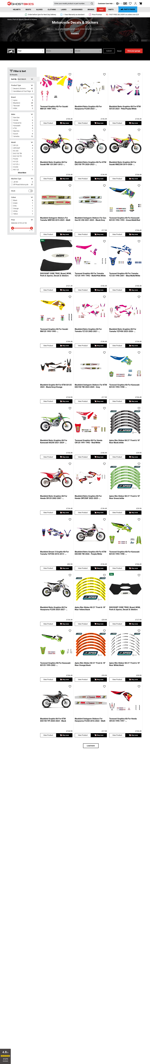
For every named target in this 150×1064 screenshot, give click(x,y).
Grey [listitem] (15, 206)
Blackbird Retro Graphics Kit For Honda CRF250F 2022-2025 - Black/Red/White (88, 497)
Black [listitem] (15, 200)
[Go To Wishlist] (130, 4)
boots (28, 9)
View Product (48, 123)
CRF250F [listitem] (16, 148)
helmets (17, 9)
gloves (39, 9)
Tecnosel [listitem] (16, 106)
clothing (52, 9)
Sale (101, 9)
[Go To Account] (135, 4)
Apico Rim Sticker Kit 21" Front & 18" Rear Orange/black (90, 664)
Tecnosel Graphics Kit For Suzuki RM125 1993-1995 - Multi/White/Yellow (54, 330)
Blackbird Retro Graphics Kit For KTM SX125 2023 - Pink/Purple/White (125, 107)
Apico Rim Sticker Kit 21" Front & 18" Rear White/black (124, 664)
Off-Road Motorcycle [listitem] (20, 184)
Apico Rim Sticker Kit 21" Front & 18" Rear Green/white (124, 497)
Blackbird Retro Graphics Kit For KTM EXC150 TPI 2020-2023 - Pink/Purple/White (90, 163)
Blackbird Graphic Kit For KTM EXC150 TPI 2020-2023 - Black (53, 720)
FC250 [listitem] (15, 159)
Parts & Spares (18, 19)
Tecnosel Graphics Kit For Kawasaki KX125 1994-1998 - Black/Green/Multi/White (124, 553)
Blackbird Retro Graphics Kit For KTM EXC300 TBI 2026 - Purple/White (90, 553)
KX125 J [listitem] (16, 164)
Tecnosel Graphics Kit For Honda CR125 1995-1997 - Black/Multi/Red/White (123, 720)
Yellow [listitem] (15, 214)
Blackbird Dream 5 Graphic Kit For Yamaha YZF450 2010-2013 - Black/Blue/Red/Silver (54, 553)
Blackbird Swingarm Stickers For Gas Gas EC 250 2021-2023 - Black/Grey (90, 219)
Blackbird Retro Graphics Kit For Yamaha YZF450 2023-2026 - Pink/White (122, 330)
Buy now (66, 123)
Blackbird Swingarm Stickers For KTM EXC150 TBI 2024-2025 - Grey (91, 386)
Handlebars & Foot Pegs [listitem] (22, 91)
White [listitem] (15, 211)
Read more (75, 33)
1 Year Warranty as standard (74, 14)
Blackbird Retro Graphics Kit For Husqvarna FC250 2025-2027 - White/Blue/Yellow (53, 608)
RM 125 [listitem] (16, 170)
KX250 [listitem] (15, 167)
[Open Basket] (141, 4)
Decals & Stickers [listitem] (19, 88)
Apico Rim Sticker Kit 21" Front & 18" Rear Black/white (124, 441)
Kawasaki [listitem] (16, 125)
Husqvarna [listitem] (17, 123)
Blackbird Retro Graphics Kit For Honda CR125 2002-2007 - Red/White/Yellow (53, 497)
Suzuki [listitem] (15, 134)
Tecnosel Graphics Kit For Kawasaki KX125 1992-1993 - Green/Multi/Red (124, 219)
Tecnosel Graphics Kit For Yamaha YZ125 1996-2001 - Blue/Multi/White (124, 274)
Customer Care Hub (105, 3)
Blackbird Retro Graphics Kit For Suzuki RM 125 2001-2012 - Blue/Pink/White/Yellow (53, 163)
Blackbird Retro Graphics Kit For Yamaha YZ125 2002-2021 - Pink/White (88, 330)
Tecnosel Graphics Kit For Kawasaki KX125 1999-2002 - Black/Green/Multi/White (55, 664)
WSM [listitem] (15, 108)
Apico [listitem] (15, 100)
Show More (22, 173)
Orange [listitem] (16, 208)
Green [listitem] (15, 203)
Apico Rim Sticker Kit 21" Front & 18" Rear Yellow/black (90, 608)
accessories (77, 9)
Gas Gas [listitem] (16, 117)
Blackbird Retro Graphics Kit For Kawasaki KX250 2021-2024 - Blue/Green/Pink (53, 441)
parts (111, 9)
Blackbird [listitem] (16, 103)
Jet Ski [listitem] (15, 182)
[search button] (91, 3)
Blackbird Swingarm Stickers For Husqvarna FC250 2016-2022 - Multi (90, 720)
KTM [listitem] (15, 128)
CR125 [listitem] (15, 145)
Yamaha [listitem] (16, 136)
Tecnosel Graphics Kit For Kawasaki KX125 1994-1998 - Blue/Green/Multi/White (124, 386)
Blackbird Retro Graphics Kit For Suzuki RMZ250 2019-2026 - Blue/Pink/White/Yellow (122, 163)
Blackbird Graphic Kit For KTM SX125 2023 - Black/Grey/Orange (56, 386)
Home (9, 19)
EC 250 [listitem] (15, 151)
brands (91, 9)
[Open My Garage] (125, 4)
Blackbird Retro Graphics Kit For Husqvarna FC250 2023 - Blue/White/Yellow (88, 107)
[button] (125, 4)
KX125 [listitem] (15, 161)
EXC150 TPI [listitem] (17, 156)
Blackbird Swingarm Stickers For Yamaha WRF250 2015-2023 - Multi (55, 219)
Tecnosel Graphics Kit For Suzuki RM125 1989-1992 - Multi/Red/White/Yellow (54, 107)
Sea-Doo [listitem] (16, 131)
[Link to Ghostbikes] (30, 3)
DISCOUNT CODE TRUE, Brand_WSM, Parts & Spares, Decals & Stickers (55, 274)
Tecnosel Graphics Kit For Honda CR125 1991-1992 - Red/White (88, 441)
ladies (63, 9)
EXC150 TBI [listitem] (17, 153)
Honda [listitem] (15, 120)
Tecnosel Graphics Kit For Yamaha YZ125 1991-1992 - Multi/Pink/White (90, 274)
